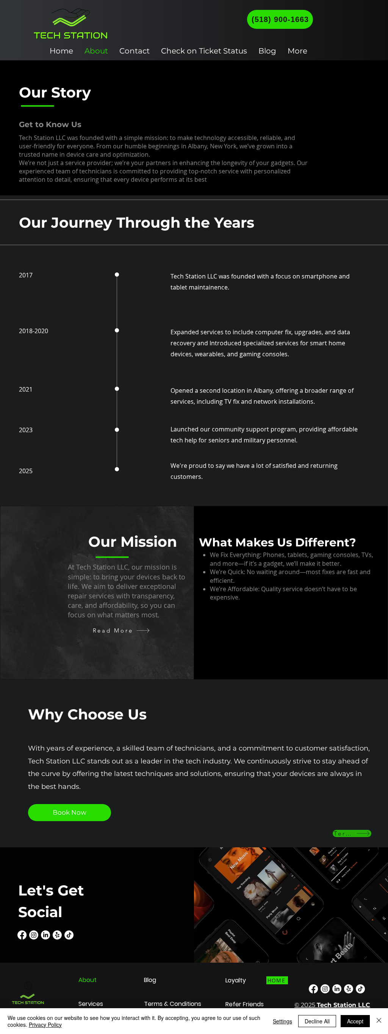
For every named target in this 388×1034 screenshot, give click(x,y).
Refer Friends (244, 1004)
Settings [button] (282, 1021)
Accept (355, 1021)
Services (90, 1003)
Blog (150, 980)
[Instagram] (33, 935)
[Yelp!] (57, 935)
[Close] (378, 1021)
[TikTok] (69, 935)
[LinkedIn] (45, 935)
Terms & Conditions (172, 1003)
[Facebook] (22, 935)
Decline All (317, 1021)
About (87, 980)
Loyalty (235, 980)
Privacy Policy (45, 1024)
